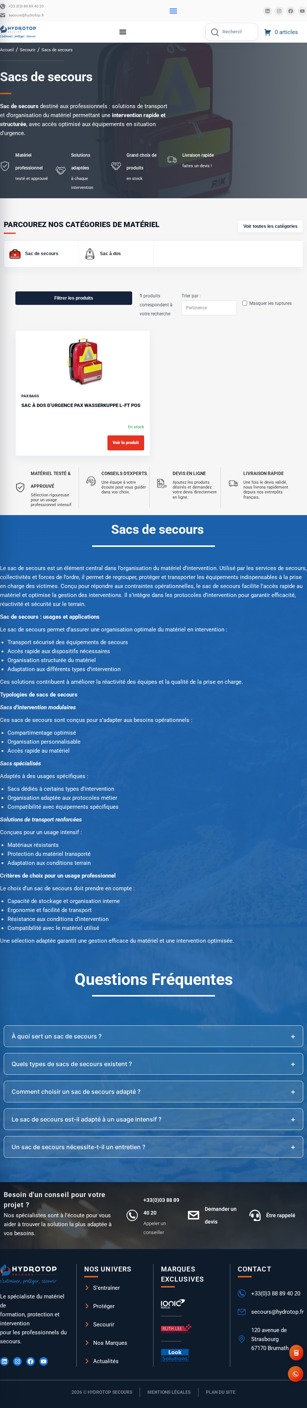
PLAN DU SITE (220, 1392)
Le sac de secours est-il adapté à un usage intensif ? (86, 1119)
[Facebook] (290, 11)
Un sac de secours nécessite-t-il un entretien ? (78, 1147)
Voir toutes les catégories (270, 226)
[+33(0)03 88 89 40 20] (132, 1215)
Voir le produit (126, 442)
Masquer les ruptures (270, 303)
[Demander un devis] (193, 1215)
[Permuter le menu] (123, 32)
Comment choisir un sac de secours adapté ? (76, 1091)
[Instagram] (279, 11)
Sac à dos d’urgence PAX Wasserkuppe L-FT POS (80, 405)
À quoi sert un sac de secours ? (56, 1036)
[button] (173, 11)
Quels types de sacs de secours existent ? (72, 1064)
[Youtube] (302, 11)
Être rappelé (280, 1215)
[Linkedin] (267, 11)
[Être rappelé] (255, 1215)
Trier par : (191, 296)
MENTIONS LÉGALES (169, 1392)
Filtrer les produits (73, 298)
